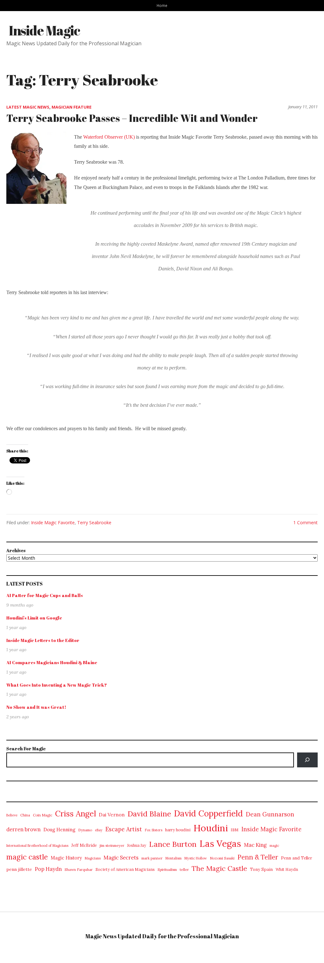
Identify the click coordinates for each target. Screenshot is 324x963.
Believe (11, 815)
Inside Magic (44, 30)
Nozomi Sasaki (222, 858)
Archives (16, 550)
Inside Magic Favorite (53, 522)
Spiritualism (167, 869)
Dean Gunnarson (270, 814)
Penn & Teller (257, 857)
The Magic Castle (219, 868)
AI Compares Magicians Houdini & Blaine (51, 662)
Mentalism (173, 858)
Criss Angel (75, 814)
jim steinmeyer (112, 845)
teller (184, 869)
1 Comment (305, 522)
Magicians (93, 858)
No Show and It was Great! (36, 707)
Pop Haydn (48, 868)
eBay (99, 830)
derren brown (23, 829)
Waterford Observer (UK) (109, 137)
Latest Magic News (27, 107)
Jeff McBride (84, 845)
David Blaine (149, 813)
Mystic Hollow (195, 858)
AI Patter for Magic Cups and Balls (44, 595)
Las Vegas (220, 843)
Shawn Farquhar (79, 869)
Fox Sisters (153, 830)
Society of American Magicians (125, 869)
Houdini (210, 828)
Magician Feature (71, 107)
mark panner (152, 858)
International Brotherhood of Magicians (37, 845)
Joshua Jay (136, 845)
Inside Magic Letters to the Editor (42, 640)
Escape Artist (123, 829)
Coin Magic (42, 815)
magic (274, 845)
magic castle (27, 856)
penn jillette (19, 869)
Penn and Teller (296, 858)
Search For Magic (26, 749)
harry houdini (177, 830)
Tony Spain (261, 869)
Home (162, 5)
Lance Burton (172, 844)
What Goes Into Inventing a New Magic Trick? (56, 685)
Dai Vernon (112, 815)
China (25, 815)
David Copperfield (208, 813)
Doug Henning (59, 830)
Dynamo (85, 830)
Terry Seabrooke (94, 522)
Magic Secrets (121, 857)
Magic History (66, 858)
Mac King (255, 844)
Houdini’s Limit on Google (34, 618)
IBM (235, 830)
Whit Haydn (287, 869)
